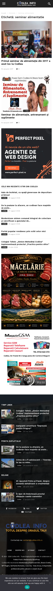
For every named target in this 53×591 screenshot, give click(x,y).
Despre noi (19, 550)
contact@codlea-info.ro (32, 540)
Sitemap (31, 550)
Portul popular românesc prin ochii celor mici (23, 231)
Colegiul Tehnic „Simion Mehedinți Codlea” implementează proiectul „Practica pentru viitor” (32, 413)
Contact (42, 550)
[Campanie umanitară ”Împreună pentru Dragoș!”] (7, 429)
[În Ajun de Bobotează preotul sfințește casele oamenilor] (7, 497)
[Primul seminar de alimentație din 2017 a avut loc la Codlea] (26, 39)
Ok (27, 587)
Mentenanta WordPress (32, 560)
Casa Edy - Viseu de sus (33, 566)
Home (9, 550)
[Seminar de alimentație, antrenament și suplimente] (26, 93)
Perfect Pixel (17, 560)
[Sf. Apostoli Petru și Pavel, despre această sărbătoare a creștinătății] (7, 484)
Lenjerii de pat (37, 569)
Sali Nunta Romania (17, 566)
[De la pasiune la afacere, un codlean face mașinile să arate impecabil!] (7, 450)
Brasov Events (46, 563)
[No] (49, 583)
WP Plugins (6, 566)
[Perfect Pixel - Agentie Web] (26, 178)
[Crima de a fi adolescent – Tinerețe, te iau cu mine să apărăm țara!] (7, 463)
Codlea (26, 57)
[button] (49, 3)
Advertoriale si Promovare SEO (29, 563)
